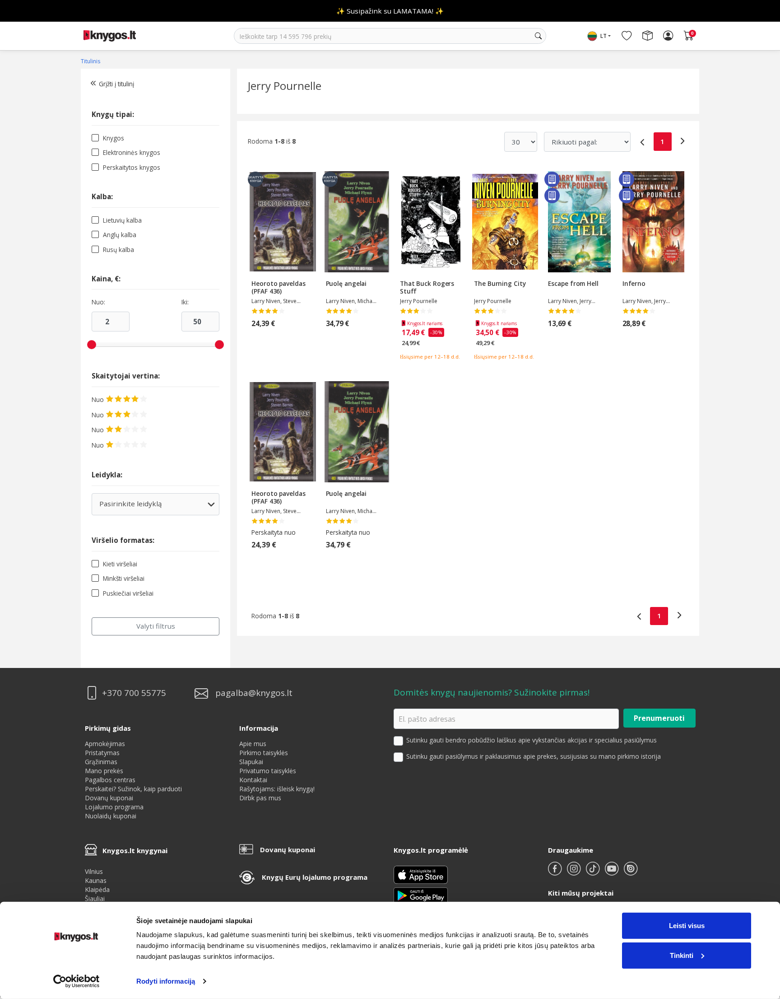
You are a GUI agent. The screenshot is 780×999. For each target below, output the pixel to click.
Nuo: (98, 302)
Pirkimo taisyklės (263, 752)
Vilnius (94, 871)
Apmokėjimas (105, 743)
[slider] (91, 344)
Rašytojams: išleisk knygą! (277, 788)
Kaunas (96, 880)
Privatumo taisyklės (267, 770)
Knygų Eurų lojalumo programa (314, 877)
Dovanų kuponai (109, 798)
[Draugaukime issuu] (630, 872)
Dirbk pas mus (260, 798)
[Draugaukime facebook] (555, 872)
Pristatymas (102, 752)
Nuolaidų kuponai (110, 816)
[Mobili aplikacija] (421, 895)
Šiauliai (95, 898)
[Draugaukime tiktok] (593, 872)
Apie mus (252, 743)
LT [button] (603, 36)
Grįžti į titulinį (116, 83)
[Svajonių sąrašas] (626, 36)
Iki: (185, 302)
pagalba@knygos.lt (253, 693)
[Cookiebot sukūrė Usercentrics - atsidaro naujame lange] (76, 981)
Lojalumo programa (114, 807)
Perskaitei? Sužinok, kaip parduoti (133, 788)
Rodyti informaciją (165, 981)
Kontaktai (253, 779)
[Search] (538, 36)
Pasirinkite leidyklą (155, 507)
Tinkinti (681, 955)
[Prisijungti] (668, 36)
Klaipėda (97, 889)
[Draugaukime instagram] (574, 872)
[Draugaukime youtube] (612, 872)
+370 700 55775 (134, 693)
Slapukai (251, 761)
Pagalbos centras (110, 779)
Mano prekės (104, 770)
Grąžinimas (101, 761)
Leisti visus (687, 925)
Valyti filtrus (155, 625)
